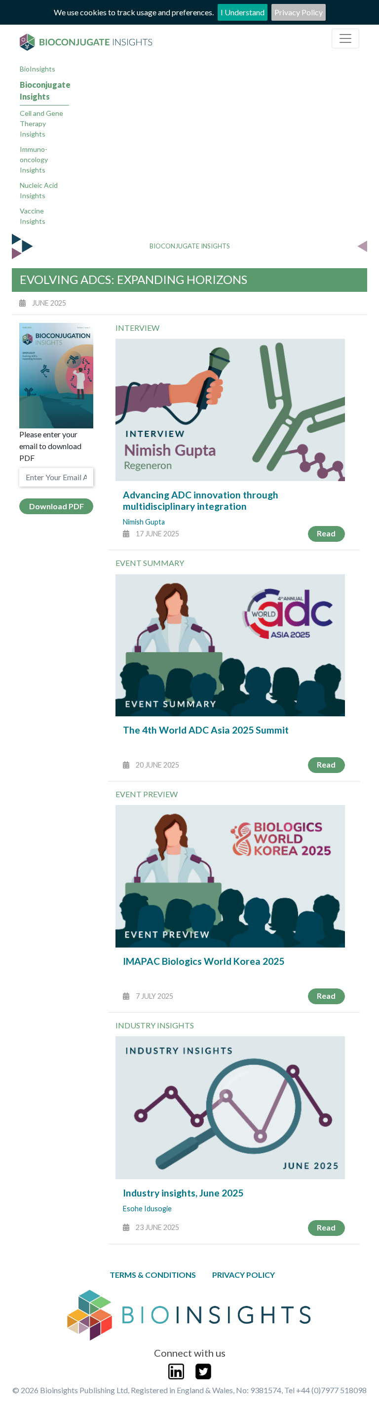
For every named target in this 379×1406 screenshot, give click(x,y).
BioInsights (37, 69)
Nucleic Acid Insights (39, 190)
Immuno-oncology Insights (34, 159)
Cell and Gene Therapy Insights (41, 123)
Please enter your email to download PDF (50, 445)
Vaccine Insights (32, 216)
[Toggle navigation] (345, 38)
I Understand (243, 12)
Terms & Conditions (153, 1274)
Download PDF (56, 506)
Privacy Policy (298, 12)
